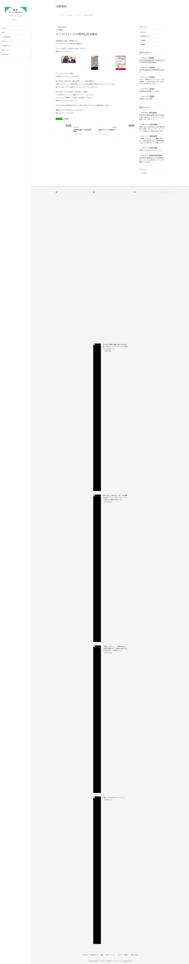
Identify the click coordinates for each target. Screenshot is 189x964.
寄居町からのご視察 (146, 99)
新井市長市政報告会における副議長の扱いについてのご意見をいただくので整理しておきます (151, 160)
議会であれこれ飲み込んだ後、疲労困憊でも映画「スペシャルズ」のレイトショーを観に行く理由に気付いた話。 (151, 129)
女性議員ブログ (6, 45)
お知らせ (4, 28)
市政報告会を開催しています (148, 91)
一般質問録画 (6, 37)
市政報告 (143, 40)
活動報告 (60, 30)
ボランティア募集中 (123, 955)
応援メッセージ (6, 50)
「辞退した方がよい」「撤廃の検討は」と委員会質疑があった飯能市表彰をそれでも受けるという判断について (151, 141)
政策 (3, 32)
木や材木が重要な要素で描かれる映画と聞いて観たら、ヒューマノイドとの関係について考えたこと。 (151, 117)
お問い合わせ (6, 54)
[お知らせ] (126, 131)
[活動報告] (63, 131)
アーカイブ (143, 169)
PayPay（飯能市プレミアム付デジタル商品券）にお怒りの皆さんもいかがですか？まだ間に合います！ (151, 81)
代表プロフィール (7, 41)
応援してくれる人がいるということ (151, 150)
